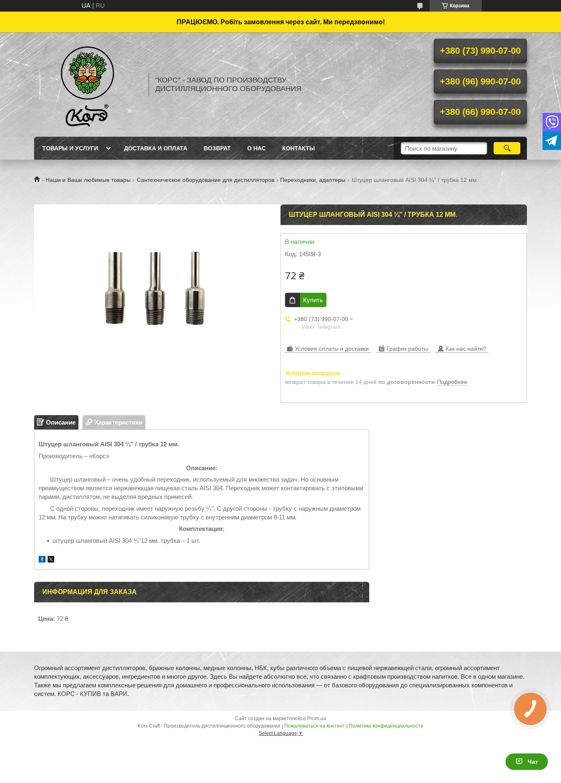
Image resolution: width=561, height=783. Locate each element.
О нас (256, 148)
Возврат (217, 148)
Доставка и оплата (155, 148)
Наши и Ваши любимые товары (88, 180)
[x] (51, 560)
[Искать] (507, 148)
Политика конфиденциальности (386, 726)
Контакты (298, 148)
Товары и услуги (70, 148)
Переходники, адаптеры (312, 180)
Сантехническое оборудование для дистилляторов (205, 180)
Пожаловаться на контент (314, 726)
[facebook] (42, 560)
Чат (533, 761)
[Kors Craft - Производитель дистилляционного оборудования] (87, 84)
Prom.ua (316, 718)
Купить (313, 299)
